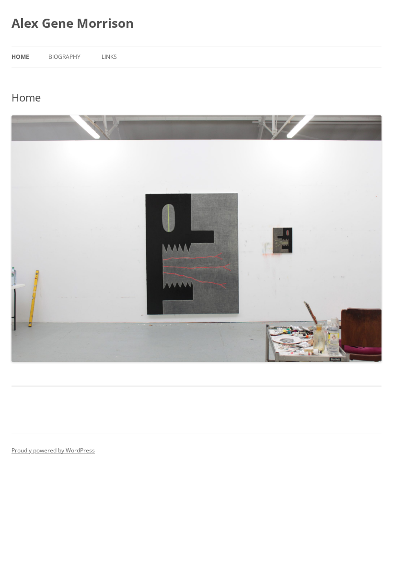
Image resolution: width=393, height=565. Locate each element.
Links (109, 57)
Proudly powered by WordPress (53, 450)
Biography (64, 57)
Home (20, 57)
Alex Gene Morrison (73, 23)
